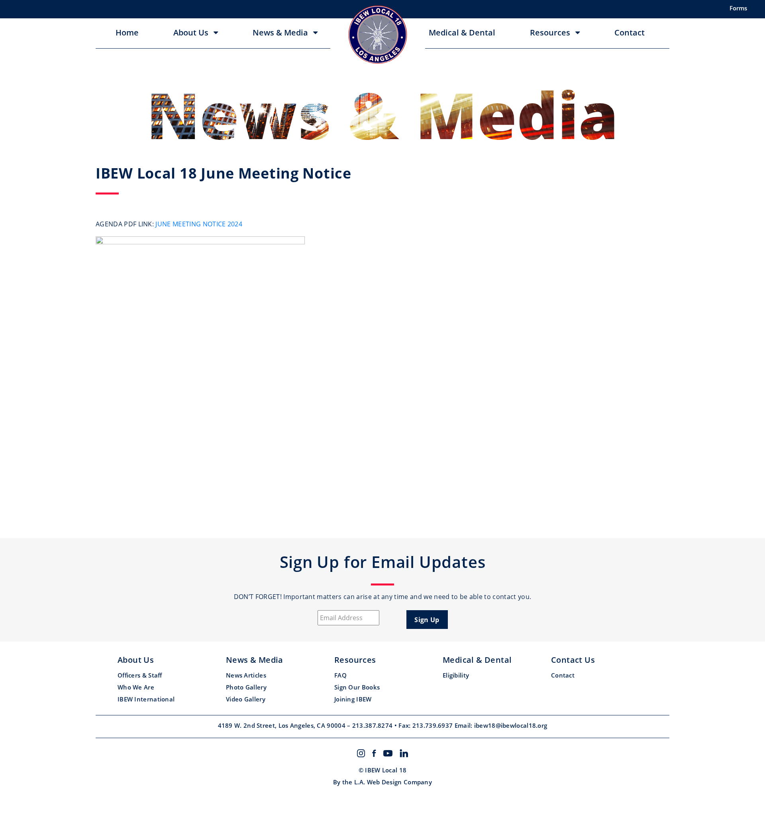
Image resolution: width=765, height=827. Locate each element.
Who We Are (136, 687)
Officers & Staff (140, 675)
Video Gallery (245, 699)
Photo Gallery (246, 687)
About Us (190, 33)
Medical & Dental (462, 33)
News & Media (280, 33)
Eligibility (456, 675)
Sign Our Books (357, 687)
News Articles (246, 675)
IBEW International (146, 699)
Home (127, 33)
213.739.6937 (433, 725)
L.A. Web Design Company (393, 782)
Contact (629, 33)
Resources (550, 33)
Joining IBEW (353, 699)
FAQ (340, 675)
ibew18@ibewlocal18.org (510, 725)
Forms (738, 8)
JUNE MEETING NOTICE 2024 (198, 224)
